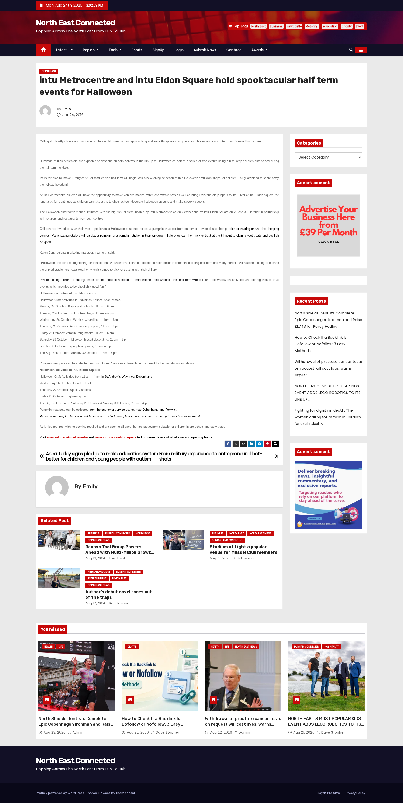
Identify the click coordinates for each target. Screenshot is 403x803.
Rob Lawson (243, 558)
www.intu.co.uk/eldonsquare (115, 437)
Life (61, 646)
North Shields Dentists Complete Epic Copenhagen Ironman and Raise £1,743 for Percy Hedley (328, 319)
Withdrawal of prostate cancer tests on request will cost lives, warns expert (328, 368)
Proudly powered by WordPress (60, 793)
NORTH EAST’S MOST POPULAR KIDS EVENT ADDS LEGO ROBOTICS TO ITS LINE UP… (328, 392)
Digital (132, 646)
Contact (233, 50)
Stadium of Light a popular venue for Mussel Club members (244, 549)
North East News (99, 540)
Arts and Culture (99, 572)
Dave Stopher (167, 732)
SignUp (158, 50)
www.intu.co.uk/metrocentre (67, 437)
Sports (137, 50)
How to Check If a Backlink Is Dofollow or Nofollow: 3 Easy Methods (321, 344)
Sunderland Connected (227, 540)
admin (77, 732)
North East (258, 26)
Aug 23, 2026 (55, 732)
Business (276, 26)
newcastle (294, 26)
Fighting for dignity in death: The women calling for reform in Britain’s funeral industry (328, 417)
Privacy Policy (355, 793)
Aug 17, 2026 (96, 603)
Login (179, 50)
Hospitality (332, 646)
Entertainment (97, 578)
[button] (351, 49)
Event (359, 26)
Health (48, 646)
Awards (258, 50)
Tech (114, 50)
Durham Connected (117, 533)
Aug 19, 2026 (96, 558)
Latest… (63, 50)
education (330, 26)
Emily (66, 109)
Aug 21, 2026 (304, 732)
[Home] (43, 50)
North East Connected (75, 23)
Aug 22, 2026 (138, 732)
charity (347, 26)
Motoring (312, 26)
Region (89, 50)
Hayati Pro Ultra (328, 793)
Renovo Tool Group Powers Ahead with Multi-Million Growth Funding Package (119, 552)
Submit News (205, 50)
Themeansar (125, 793)
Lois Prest (116, 558)
